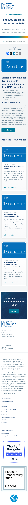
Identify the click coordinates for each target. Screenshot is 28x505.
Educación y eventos (6, 398)
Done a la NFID (5, 425)
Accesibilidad (5, 433)
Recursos (3, 419)
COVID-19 (4, 414)
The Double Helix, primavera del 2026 (11, 216)
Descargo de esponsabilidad (9, 436)
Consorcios (4, 404)
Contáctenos (4, 422)
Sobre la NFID (5, 406)
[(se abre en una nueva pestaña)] (14, 452)
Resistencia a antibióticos (8, 417)
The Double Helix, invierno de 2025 (11, 263)
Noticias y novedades (7, 401)
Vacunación (4, 412)
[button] (8, 130)
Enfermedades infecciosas (8, 409)
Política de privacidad (7, 430)
